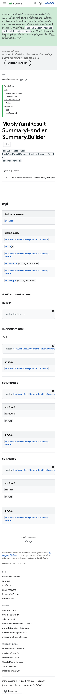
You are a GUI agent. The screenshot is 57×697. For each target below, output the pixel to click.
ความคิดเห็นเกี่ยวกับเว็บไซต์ (30, 685)
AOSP (4, 74)
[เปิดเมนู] (4, 3)
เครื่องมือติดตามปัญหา (11, 671)
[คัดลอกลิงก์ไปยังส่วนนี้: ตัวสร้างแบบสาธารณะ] (34, 294)
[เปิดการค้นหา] (35, 3)
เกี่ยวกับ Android (9, 681)
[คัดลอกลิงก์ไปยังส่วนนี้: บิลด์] (10, 337)
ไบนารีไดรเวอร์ (8, 598)
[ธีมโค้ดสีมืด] (53, 311)
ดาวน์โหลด (6, 585)
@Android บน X (9, 610)
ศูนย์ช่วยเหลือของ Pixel (11, 653)
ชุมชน (21, 681)
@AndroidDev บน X (10, 615)
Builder (9, 220)
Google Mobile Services (12, 662)
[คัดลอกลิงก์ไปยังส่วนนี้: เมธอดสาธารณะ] (26, 329)
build (8, 246)
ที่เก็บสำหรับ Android (11, 576)
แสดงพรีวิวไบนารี (9, 590)
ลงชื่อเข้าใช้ (49, 3)
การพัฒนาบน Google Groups (14, 632)
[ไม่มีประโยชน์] (26, 80)
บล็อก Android (8, 619)
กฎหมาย (30, 681)
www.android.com (10, 657)
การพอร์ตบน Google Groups (14, 637)
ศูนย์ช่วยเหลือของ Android (13, 648)
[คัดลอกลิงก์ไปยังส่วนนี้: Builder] (13, 303)
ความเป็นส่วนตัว (10, 685)
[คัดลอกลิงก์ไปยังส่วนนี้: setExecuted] (21, 383)
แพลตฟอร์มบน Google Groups (15, 628)
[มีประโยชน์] (21, 80)
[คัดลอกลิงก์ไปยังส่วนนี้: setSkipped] (19, 459)
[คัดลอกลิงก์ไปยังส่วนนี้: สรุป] (10, 204)
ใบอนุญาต (41, 681)
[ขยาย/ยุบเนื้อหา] (13, 86)
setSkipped (11, 280)
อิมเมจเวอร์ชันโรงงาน (10, 594)
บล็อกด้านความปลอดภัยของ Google (17, 623)
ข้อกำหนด (6, 581)
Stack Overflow (9, 666)
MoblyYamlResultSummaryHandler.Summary (26, 239)
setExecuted (11, 263)
